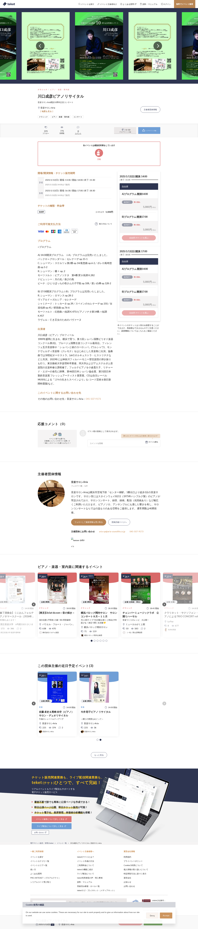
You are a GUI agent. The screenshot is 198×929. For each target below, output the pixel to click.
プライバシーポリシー (133, 861)
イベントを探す (37, 857)
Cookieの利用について (133, 865)
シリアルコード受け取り (40, 882)
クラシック (42, 90)
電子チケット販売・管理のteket (41, 843)
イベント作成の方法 (85, 861)
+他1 (52, 924)
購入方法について (105, 224)
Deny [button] (152, 916)
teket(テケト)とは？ (85, 857)
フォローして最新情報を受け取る (88, 522)
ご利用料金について (85, 865)
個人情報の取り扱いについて (136, 869)
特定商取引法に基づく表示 (135, 873)
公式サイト (78, 541)
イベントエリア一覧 (38, 865)
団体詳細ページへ (119, 522)
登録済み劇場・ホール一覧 (88, 886)
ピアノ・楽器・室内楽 (60, 90)
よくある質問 (36, 873)
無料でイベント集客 (184, 4)
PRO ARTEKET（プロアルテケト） (45, 878)
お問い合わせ (129, 886)
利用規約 (127, 857)
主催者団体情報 (150, 109)
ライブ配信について (85, 873)
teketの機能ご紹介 (85, 869)
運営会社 (127, 878)
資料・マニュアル (84, 882)
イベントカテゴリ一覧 (39, 861)
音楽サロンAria (79, 481)
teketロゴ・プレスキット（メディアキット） (96, 890)
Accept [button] (166, 915)
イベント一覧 (62, 843)
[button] (92, 641)
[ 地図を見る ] (46, 111)
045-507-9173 (93, 398)
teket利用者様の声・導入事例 (90, 878)
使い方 (33, 869)
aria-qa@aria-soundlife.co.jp (112, 531)
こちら (141, 331)
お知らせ (127, 882)
